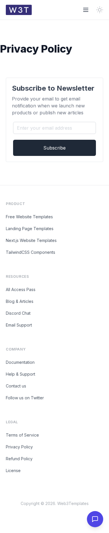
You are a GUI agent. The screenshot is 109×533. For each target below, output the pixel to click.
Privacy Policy (19, 446)
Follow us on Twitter (25, 397)
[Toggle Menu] (86, 9)
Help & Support (20, 374)
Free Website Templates (29, 216)
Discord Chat (18, 313)
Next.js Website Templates (31, 240)
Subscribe (54, 148)
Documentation (20, 362)
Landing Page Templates (29, 228)
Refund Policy (19, 458)
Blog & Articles (19, 301)
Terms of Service (22, 435)
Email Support (19, 325)
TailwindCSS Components (30, 252)
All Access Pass (20, 289)
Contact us (16, 385)
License (13, 470)
